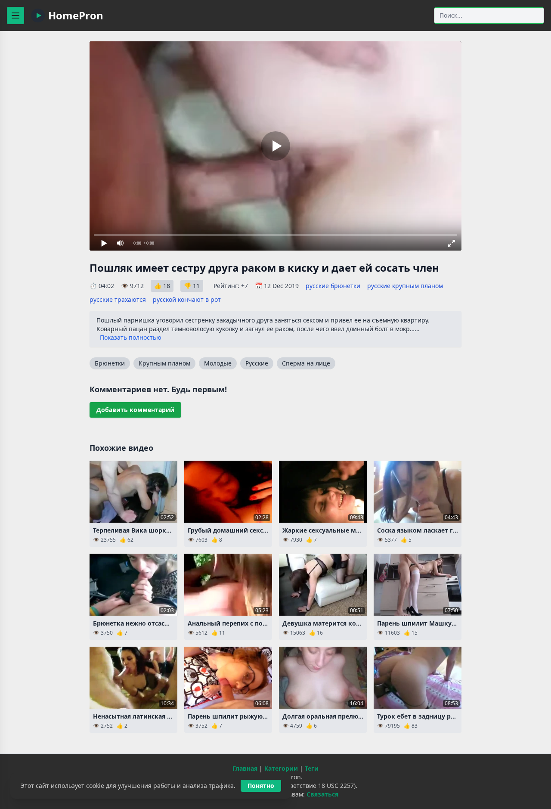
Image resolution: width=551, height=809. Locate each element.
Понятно (261, 785)
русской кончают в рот (187, 299)
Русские (256, 363)
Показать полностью (130, 337)
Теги (312, 768)
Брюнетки (110, 363)
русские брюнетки (333, 286)
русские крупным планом (405, 286)
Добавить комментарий (135, 410)
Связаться (322, 794)
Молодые (218, 363)
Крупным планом (164, 363)
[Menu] (15, 15)
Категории (281, 768)
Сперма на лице (306, 363)
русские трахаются (118, 299)
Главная (244, 768)
